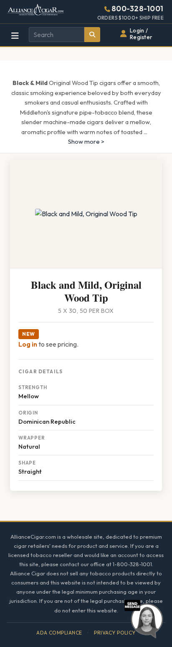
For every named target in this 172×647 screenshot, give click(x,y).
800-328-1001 (137, 8)
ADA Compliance (59, 633)
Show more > (86, 141)
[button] (144, 618)
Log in (27, 344)
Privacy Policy (115, 633)
